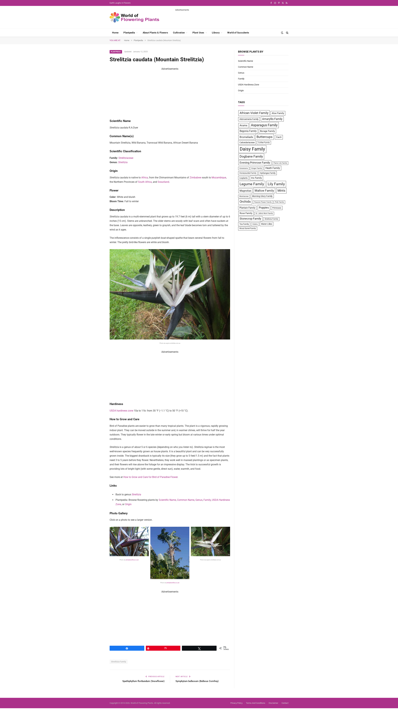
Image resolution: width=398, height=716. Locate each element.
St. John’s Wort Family (264, 213)
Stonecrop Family (250, 218)
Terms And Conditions (255, 703)
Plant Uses (198, 32)
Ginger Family (256, 168)
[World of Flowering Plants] (134, 17)
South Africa (145, 181)
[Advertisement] (231, 18)
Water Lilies (266, 224)
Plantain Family (247, 208)
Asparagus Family (264, 125)
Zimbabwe (195, 177)
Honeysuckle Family (247, 173)
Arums (243, 125)
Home (115, 32)
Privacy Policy (236, 703)
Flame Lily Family (280, 163)
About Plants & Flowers (155, 32)
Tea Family (244, 224)
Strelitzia (122, 162)
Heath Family (272, 168)
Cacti (279, 137)
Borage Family (267, 131)
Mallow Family (264, 190)
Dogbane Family (251, 156)
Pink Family (279, 202)
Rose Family (246, 213)
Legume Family (252, 184)
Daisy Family (252, 149)
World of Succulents (238, 32)
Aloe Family (278, 113)
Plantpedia (129, 32)
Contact (285, 703)
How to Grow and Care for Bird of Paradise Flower (150, 477)
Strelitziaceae (125, 157)
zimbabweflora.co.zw (132, 560)
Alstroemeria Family (249, 119)
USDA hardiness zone (121, 410)
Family (207, 499)
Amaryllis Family (272, 119)
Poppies (264, 207)
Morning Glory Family (262, 196)
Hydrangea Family (267, 173)
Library (216, 32)
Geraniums (243, 168)
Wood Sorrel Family (247, 228)
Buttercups (265, 137)
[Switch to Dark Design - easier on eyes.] (282, 32)
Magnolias (245, 190)
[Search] (286, 32)
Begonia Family (248, 131)
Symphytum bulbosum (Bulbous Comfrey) (197, 681)
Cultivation (179, 32)
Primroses (276, 208)
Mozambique (219, 177)
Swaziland (163, 181)
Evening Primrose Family (255, 162)
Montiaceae (244, 196)
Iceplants (243, 178)
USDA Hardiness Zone (248, 84)
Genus (198, 499)
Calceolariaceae (247, 142)
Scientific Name (167, 499)
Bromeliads (246, 137)
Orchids (245, 201)
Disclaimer (273, 703)
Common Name (185, 499)
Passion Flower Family (263, 202)
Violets (255, 224)
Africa (144, 177)
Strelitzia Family (118, 661)
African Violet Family (254, 113)
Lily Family (276, 184)
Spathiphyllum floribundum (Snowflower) (143, 681)
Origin (128, 504)
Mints (281, 190)
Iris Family (256, 178)
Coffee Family (264, 143)
